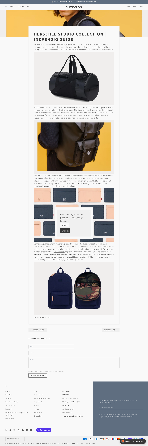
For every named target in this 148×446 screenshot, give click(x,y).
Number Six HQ (45, 107)
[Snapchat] (23, 430)
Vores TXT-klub (38, 402)
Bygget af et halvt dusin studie (83, 444)
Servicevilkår (121, 416)
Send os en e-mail (68, 409)
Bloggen (36, 405)
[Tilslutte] (141, 407)
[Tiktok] (10, 430)
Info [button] (35, 391)
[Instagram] (19, 430)
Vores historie (38, 395)
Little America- (59, 251)
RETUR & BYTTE (67, 412)
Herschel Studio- (40, 44)
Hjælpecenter (9, 418)
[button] (13, 7)
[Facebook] (6, 430)
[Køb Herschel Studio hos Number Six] (74, 146)
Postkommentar (37, 375)
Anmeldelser (38, 412)
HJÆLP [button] (7, 391)
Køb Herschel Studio (41, 317)
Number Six (11, 444)
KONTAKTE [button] (66, 391)
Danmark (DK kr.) (13, 439)
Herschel (65, 110)
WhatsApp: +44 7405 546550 (71, 402)
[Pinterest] (14, 430)
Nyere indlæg (110, 330)
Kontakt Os (9, 395)
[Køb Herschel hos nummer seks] (74, 78)
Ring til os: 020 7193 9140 (70, 398)
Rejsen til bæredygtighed (42, 398)
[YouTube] (31, 430)
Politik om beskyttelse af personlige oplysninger (16, 413)
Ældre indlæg (37, 330)
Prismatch (8, 409)
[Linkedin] (27, 430)
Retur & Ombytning (11, 402)
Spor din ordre (10, 405)
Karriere (36, 409)
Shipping (8, 398)
